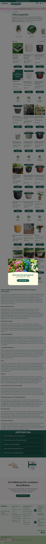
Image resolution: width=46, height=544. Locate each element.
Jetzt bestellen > (23, 280)
